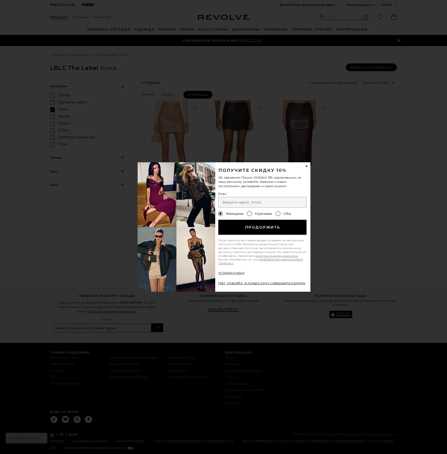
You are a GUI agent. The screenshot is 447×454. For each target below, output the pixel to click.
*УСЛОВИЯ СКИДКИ (231, 273)
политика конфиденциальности (276, 255)
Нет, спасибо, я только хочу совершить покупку (262, 283)
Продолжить (262, 227)
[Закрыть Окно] (307, 166)
